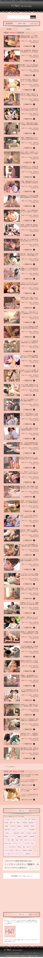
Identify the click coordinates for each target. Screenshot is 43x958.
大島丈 (22, 833)
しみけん (13, 829)
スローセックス (17, 843)
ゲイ (22, 854)
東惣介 (19, 822)
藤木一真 (12, 822)
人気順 (27, 29)
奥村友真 (16, 833)
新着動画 (9, 23)
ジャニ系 (7, 854)
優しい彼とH (26, 847)
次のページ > (34, 811)
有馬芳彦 (24, 822)
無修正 (20, 836)
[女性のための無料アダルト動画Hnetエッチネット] (21, 6)
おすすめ (7, 819)
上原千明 (12, 826)
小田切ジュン (8, 833)
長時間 (24, 850)
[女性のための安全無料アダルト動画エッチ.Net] (30, 953)
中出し (33, 843)
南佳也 (6, 836)
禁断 (12, 840)
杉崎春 (6, 826)
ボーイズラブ (15, 854)
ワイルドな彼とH (9, 850)
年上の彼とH (12, 847)
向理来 (6, 822)
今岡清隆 (31, 829)
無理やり (26, 836)
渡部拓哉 (26, 826)
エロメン (20, 819)
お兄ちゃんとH (28, 840)
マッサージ (13, 836)
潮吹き (19, 847)
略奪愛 (32, 836)
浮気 (21, 840)
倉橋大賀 (7, 829)
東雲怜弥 (34, 819)
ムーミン (20, 829)
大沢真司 (28, 833)
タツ (26, 829)
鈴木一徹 (21, 23)
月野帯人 (32, 826)
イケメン (33, 23)
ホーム (21, 811)
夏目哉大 (31, 822)
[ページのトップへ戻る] (13, 953)
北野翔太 (19, 826)
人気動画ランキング (30, 854)
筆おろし (18, 850)
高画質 (30, 850)
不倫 (16, 840)
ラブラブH (26, 843)
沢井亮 (35, 833)
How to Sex (7, 843)
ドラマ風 (7, 840)
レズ (5, 847)
